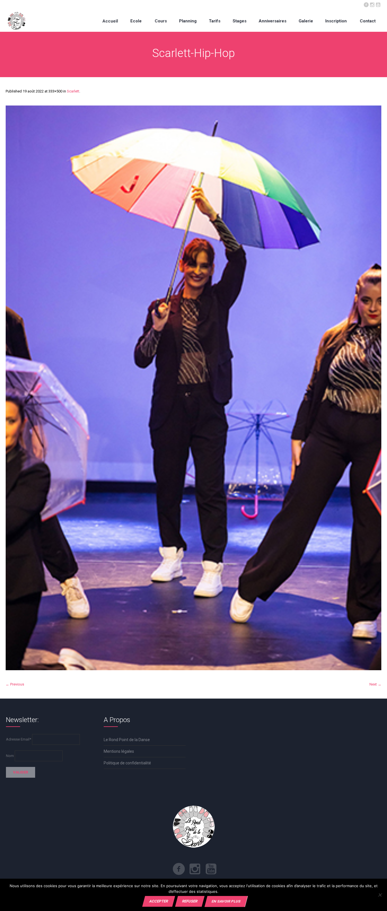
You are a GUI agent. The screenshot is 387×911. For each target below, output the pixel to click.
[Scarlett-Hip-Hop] (193, 388)
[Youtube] (377, 4)
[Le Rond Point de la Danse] (16, 21)
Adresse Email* (18, 739)
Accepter (159, 901)
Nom (10, 756)
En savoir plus (226, 901)
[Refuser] (379, 895)
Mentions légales (119, 751)
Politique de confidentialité (127, 763)
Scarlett (73, 91)
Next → (375, 684)
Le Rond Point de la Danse (127, 739)
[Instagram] (372, 4)
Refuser (190, 901)
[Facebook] (366, 4)
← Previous (15, 684)
